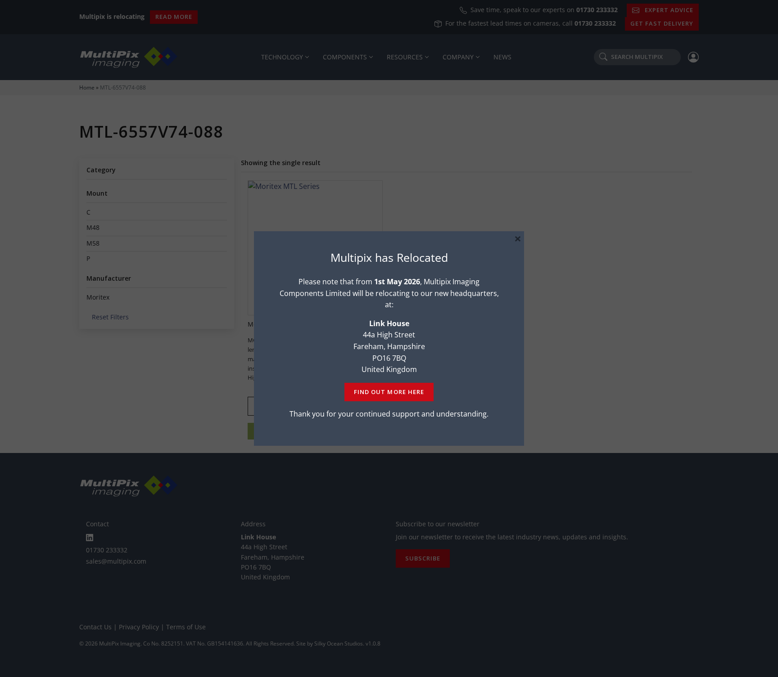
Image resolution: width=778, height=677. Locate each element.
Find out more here (389, 392)
